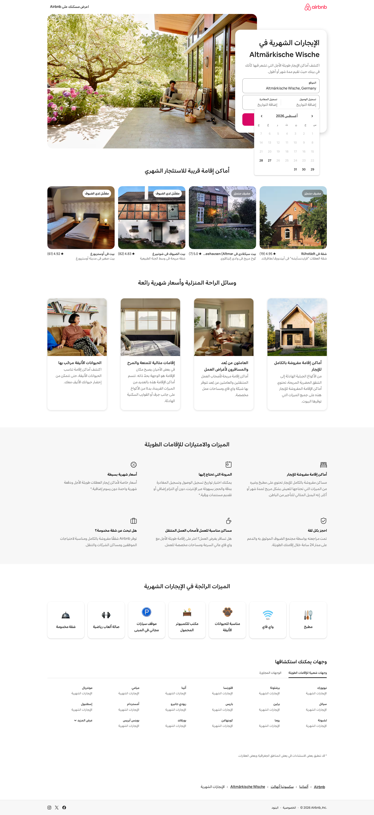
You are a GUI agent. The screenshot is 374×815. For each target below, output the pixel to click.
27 (269, 160)
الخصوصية (289, 808)
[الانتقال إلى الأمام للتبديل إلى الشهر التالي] (261, 116)
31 (295, 169)
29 (312, 169)
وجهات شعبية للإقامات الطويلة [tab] (307, 673)
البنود (275, 808)
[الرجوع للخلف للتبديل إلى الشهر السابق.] (312, 116)
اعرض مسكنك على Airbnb (69, 6)
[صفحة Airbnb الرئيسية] (316, 7)
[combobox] (281, 88)
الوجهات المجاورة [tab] (270, 673)
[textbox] (300, 105)
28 (261, 160)
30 (304, 169)
